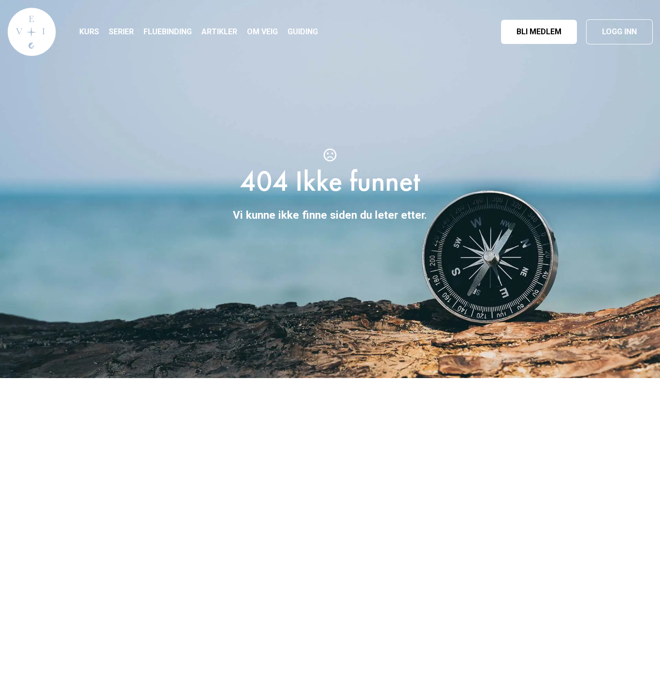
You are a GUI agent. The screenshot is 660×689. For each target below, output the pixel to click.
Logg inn (619, 31)
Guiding (302, 31)
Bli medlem (539, 31)
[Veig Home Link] (32, 32)
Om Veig (262, 31)
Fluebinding (167, 31)
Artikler (219, 31)
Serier (121, 31)
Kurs (89, 31)
